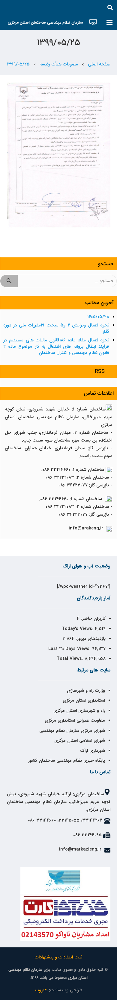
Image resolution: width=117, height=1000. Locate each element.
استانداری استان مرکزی (84, 700)
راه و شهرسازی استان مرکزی (79, 710)
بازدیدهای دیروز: (90, 638)
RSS (100, 371)
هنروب (41, 990)
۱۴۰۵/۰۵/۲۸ (98, 316)
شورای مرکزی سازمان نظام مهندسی (72, 730)
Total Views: (71, 658)
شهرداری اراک (92, 750)
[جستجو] (110, 7)
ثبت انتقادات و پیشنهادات (58, 957)
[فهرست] (109, 22)
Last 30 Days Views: (70, 648)
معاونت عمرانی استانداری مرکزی (75, 720)
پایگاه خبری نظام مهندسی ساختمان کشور (66, 760)
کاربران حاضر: (93, 618)
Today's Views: (78, 628)
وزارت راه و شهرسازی (85, 690)
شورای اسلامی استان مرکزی (79, 740)
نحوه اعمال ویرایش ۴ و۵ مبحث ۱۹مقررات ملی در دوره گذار (56, 328)
